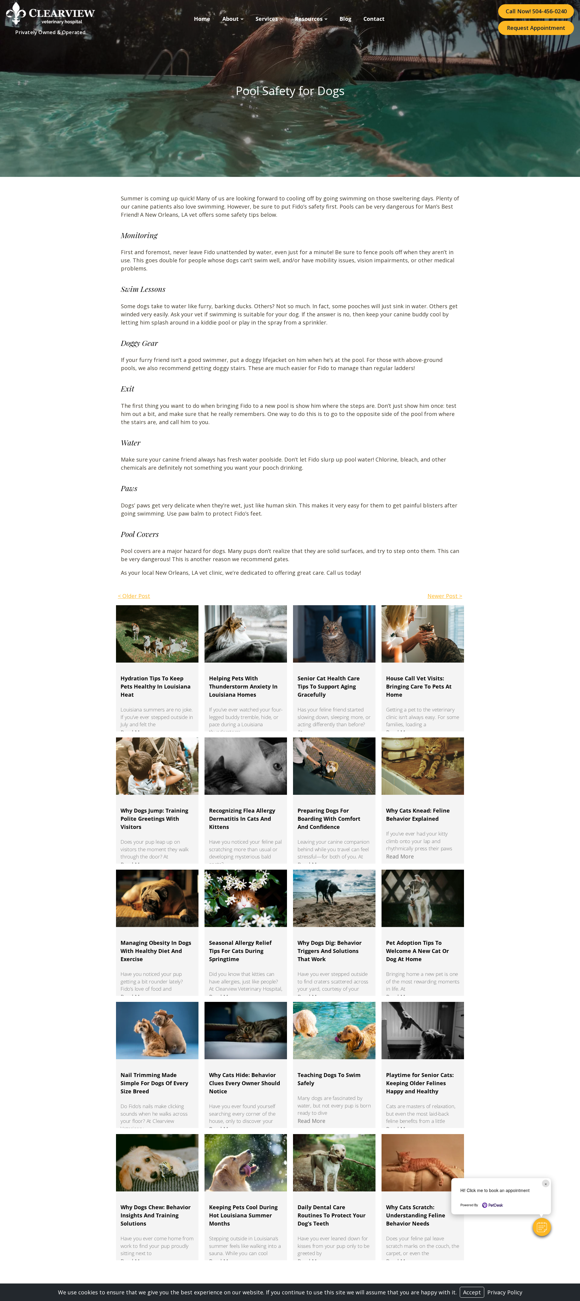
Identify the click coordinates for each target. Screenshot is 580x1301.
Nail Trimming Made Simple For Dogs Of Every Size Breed (154, 1083)
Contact (374, 18)
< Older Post (134, 595)
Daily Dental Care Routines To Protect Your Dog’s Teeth (332, 1215)
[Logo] (50, 23)
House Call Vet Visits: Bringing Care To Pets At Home (419, 686)
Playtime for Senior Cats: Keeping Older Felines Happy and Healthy (420, 1083)
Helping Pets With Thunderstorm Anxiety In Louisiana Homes (243, 686)
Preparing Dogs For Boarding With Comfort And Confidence (329, 818)
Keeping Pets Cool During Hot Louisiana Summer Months (243, 1215)
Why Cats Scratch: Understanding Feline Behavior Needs (415, 1215)
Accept (472, 1292)
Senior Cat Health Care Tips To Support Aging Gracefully (329, 686)
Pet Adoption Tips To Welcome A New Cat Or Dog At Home (417, 951)
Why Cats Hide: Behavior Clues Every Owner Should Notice (244, 1083)
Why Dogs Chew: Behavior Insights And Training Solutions (156, 1215)
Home (202, 18)
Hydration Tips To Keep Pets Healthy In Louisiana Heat (156, 686)
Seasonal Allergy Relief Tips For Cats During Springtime (240, 951)
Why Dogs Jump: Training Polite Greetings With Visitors (154, 818)
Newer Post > (444, 595)
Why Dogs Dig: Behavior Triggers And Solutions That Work (330, 951)
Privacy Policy (504, 1292)
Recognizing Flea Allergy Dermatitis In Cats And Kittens (242, 818)
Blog (345, 18)
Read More (400, 856)
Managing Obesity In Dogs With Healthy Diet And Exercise (156, 951)
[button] (542, 1227)
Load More (290, 1270)
